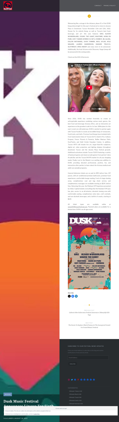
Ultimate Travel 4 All (75, 397)
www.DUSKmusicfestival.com (77, 207)
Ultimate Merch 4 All (75, 394)
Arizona (8, 394)
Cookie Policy (36, 414)
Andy (11, 418)
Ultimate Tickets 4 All (75, 391)
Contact (98, 5)
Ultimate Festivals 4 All (76, 403)
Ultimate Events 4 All (75, 400)
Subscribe (72, 364)
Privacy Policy (110, 5)
